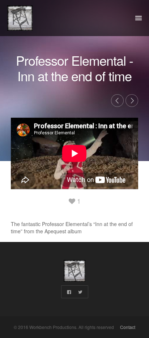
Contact (127, 327)
